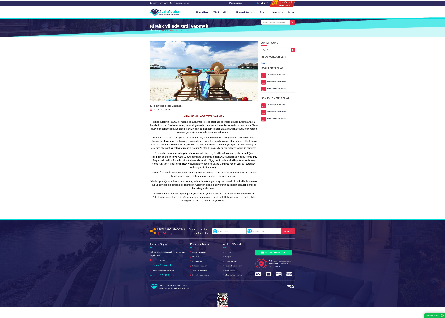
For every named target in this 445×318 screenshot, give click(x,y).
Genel (263, 63)
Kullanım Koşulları (199, 265)
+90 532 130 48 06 (162, 275)
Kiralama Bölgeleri (244, 12)
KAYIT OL (288, 231)
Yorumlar (228, 252)
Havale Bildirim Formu (234, 265)
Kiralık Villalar (202, 12)
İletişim (291, 12)
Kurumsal (276, 12)
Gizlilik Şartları (231, 261)
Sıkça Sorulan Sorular (234, 274)
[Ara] (292, 22)
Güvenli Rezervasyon (201, 274)
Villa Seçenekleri (221, 12)
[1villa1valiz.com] (164, 12)
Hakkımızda (197, 261)
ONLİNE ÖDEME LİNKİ (275, 252)
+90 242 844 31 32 (162, 264)
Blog (262, 12)
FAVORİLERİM (237, 3)
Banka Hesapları (199, 252)
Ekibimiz (195, 256)
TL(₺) (265, 3)
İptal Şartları (230, 270)
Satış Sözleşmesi (199, 270)
